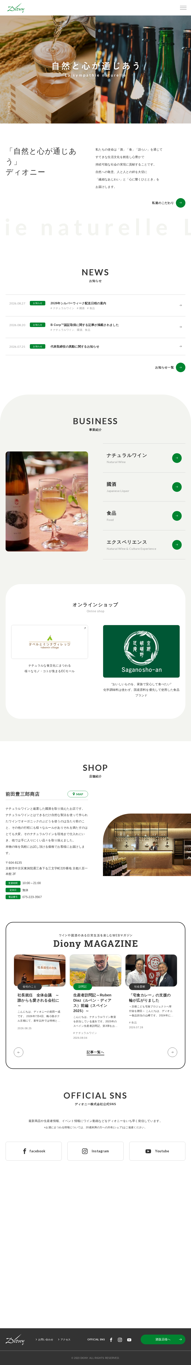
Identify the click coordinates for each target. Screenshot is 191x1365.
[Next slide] (172, 1052)
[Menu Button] (183, 7)
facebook (111, 1339)
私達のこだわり (163, 202)
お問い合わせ (45, 1339)
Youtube (129, 1339)
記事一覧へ (95, 1052)
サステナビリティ (152, 1278)
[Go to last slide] (18, 1052)
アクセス (66, 1339)
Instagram (120, 1339)
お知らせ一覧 (164, 367)
